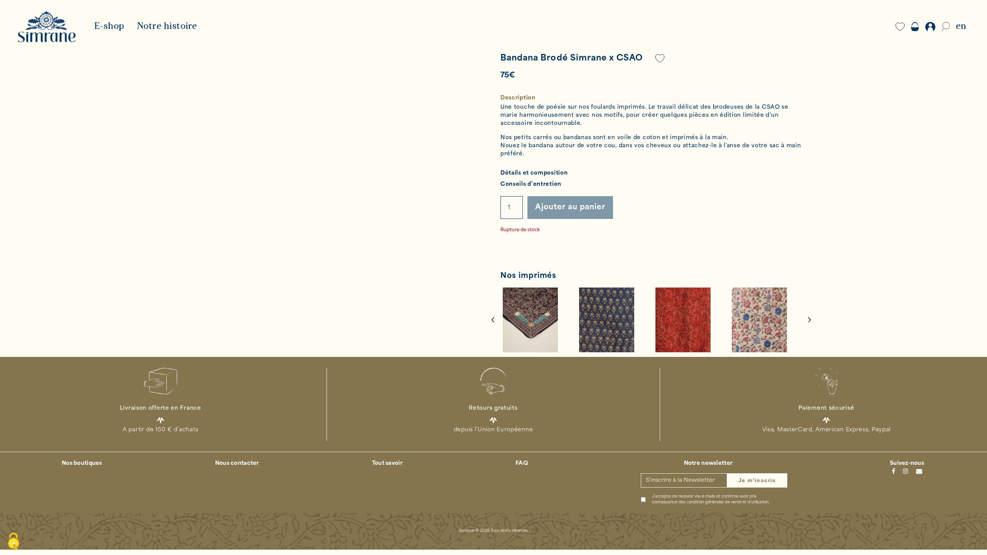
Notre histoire (167, 26)
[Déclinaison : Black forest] (536, 320)
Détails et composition (534, 173)
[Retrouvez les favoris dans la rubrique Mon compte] (660, 58)
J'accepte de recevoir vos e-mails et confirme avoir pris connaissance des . (710, 499)
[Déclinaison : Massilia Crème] (765, 320)
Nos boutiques (82, 463)
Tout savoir (387, 463)
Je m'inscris (757, 480)
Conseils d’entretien (530, 184)
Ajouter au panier (570, 207)
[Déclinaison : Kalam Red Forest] (689, 320)
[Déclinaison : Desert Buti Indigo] (613, 320)
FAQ (521, 463)
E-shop (109, 26)
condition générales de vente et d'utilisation (727, 502)
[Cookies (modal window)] (13, 542)
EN (961, 26)
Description (518, 98)
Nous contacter (237, 463)
